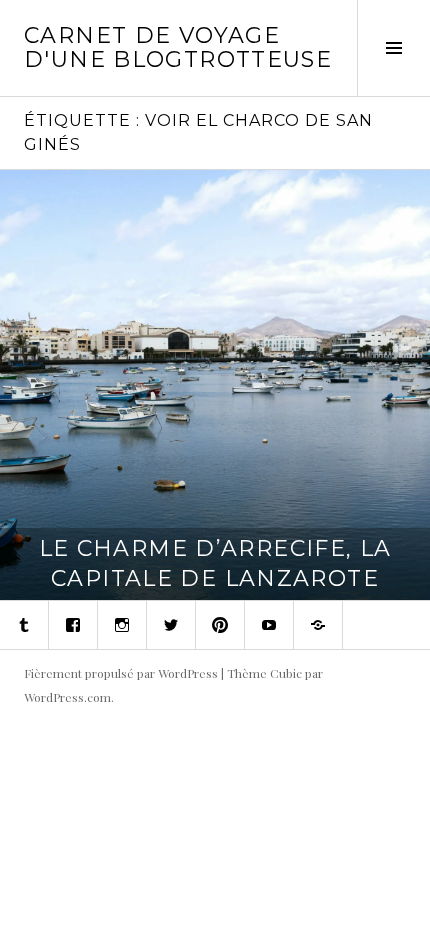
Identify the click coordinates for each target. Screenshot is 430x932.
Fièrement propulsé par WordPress (121, 673)
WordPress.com (67, 697)
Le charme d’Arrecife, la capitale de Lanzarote (215, 563)
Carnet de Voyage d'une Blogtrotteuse (178, 47)
